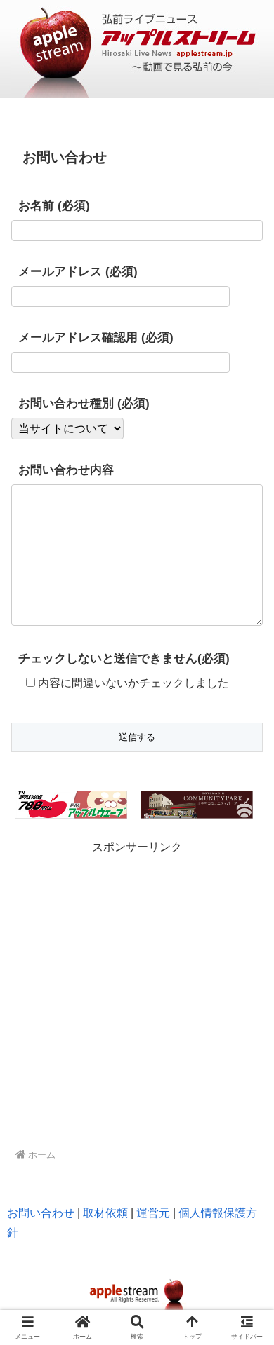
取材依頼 (105, 1213)
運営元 (153, 1213)
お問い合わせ (40, 1213)
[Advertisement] (137, 994)
